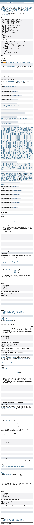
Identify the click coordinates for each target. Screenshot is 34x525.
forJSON (2, 188)
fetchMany (18, 141)
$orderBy (20, 167)
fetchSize (8, 156)
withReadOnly (27, 192)
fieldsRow (2, 106)
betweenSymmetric (16, 173)
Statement (15, 11)
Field (15, 66)
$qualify (27, 167)
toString (23, 123)
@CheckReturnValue (4, 217)
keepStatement (16, 157)
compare (8, 174)
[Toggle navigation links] (1, 1)
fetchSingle (17, 153)
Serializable (10, 11)
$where (8, 168)
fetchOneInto (8, 148)
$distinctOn (18, 164)
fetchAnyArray (6, 132)
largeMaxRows (21, 157)
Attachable (3, 7)
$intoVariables (7, 166)
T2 (16, 270)
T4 (14, 67)
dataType (2, 104)
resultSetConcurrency (9, 158)
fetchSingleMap (3, 156)
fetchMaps (13, 146)
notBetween (22, 178)
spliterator (29, 158)
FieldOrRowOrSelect (20, 7)
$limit (17, 166)
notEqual (9, 180)
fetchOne (16, 146)
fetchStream (12, 156)
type (19, 106)
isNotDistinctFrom (27, 176)
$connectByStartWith (26, 163)
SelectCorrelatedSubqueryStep (16, 9)
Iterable (4, 8)
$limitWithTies (3, 167)
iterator (11, 157)
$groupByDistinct (11, 165)
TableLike (19, 11)
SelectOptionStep (26, 10)
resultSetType (23, 158)
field (16, 104)
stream (2, 159)
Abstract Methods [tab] (17, 62)
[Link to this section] (17, 91)
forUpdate (16, 192)
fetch (16, 129)
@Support (2, 268)
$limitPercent (24, 166)
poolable (28, 157)
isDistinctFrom (9, 176)
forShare (12, 192)
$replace (2, 123)
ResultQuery (3, 9)
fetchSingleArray (17, 155)
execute (5, 118)
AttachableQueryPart (8, 7)
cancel (2, 118)
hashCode (20, 123)
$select (2, 168)
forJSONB (5, 188)
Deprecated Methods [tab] (25, 62)
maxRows (25, 157)
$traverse (9, 123)
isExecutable (10, 119)
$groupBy (2, 165)
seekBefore (14, 81)
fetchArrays (20, 134)
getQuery (2, 184)
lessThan (2, 178)
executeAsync (9, 118)
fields (9, 105)
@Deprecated (3, 417)
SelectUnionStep (4, 11)
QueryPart (29, 8)
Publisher (9, 8)
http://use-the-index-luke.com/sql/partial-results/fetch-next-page (12, 260)
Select (8, 9)
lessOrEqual (20, 177)
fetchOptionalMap (24, 151)
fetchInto (2, 141)
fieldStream (7, 106)
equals (17, 123)
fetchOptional (23, 148)
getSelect (25, 168)
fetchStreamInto (17, 156)
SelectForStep (3, 10)
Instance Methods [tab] (10, 62)
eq (17, 174)
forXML (9, 188)
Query (26, 8)
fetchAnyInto (12, 132)
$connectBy (2, 163)
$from (26, 164)
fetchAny (19, 130)
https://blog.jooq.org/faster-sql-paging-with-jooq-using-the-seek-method (13, 261)
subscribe (2, 110)
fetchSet (2, 152)
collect (13, 129)
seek (13, 66)
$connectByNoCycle (12, 163)
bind (1, 127)
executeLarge (19, 118)
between (2, 173)
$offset (13, 167)
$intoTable (29, 165)
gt (1, 176)
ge (30, 174)
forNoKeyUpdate (7, 192)
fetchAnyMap (22, 132)
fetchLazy (14, 141)
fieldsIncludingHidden (26, 105)
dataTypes (13, 104)
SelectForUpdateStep (11, 10)
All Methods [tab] (3, 62)
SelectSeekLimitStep (7, 66)
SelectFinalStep (25, 9)
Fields (25, 7)
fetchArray (26, 132)
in (5, 176)
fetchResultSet (30, 151)
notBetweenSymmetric (8, 179)
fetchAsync (24, 134)
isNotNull (29, 168)
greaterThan (20, 175)
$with (20, 168)
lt (13, 178)
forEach (28, 156)
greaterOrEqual (3, 175)
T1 (16, 66)
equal (22, 174)
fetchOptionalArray (4, 151)
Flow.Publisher (29, 7)
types (26, 106)
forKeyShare (3, 192)
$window (14, 168)
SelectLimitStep (18, 10)
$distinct (10, 164)
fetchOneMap (18, 148)
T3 (29, 66)
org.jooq (1, 2)
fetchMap (21, 141)
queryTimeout (3, 158)
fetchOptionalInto (11, 151)
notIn (20, 180)
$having (22, 165)
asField (2, 100)
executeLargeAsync (25, 118)
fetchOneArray (3, 148)
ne (17, 178)
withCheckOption (21, 192)
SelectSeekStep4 (10, 2)
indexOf (10, 106)
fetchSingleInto (23, 155)
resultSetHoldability (17, 158)
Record (22, 5)
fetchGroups (3, 135)
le (14, 177)
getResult (7, 157)
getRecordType (3, 157)
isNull (2, 169)
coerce (6, 127)
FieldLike (14, 7)
